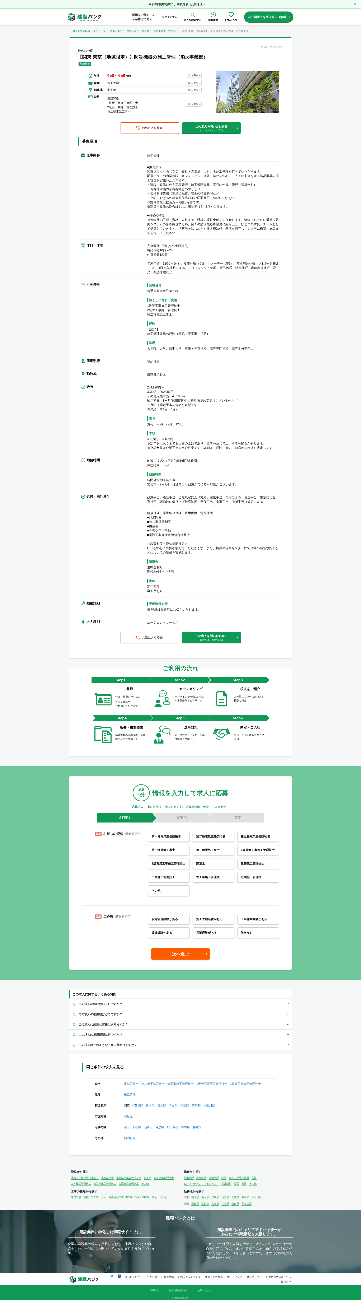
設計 (223, 1177)
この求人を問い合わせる (211, 128)
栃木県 (150, 1105)
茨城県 (138, 1105)
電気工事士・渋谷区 (164, 30)
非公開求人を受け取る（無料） (268, 17)
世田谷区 (173, 1127)
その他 (145, 1183)
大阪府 (215, 1203)
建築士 (147, 1177)
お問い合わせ (205, 1290)
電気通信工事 (116, 1197)
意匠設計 (226, 1183)
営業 (254, 1177)
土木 (103, 1197)
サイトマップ (234, 1276)
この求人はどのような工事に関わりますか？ (108, 1045)
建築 (86, 1197)
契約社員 (130, 1138)
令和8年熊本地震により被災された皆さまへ (177, 4)
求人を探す (153, 1276)
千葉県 (184, 1105)
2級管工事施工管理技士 (245, 1083)
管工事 (95, 1197)
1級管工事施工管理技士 (211, 1083)
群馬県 (161, 1105)
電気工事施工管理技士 (128, 1177)
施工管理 (130, 1094)
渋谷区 (128, 1116)
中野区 (185, 1127)
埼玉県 (173, 1105)
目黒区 (159, 1127)
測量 (244, 1183)
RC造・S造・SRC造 (138, 1197)
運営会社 (286, 1281)
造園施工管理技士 (129, 1183)
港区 (127, 1127)
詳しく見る (193, 75)
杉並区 (197, 1127)
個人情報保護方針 (178, 1290)
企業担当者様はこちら (278, 1276)
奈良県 (235, 1203)
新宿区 (136, 1127)
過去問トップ (254, 1276)
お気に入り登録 (152, 128)
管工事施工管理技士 (180, 1083)
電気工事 (76, 1197)
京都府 (205, 1203)
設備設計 (201, 1177)
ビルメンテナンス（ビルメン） (201, 1183)
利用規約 (154, 1290)
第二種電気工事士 (153, 1083)
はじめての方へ (133, 1276)
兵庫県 (225, 1203)
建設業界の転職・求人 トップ (89, 30)
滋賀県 (195, 1203)
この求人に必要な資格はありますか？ (103, 1024)
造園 (236, 1183)
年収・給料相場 (214, 1276)
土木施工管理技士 (81, 1183)
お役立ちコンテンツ (189, 1276)
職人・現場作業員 (239, 1177)
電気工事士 (116, 30)
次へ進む (180, 954)
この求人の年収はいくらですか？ (100, 1004)
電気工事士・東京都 (138, 30)
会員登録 (169, 1276)
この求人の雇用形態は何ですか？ (100, 1034)
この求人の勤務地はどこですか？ (100, 1014)
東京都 (196, 1105)
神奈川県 (209, 1105)
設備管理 (214, 1177)
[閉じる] (355, 4)
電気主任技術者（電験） (85, 1177)
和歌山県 (247, 1203)
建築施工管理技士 (164, 1177)
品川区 (148, 1127)
